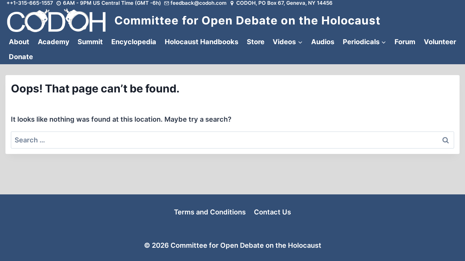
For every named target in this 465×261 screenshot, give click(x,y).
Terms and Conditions (210, 212)
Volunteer (440, 42)
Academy (53, 42)
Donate (21, 57)
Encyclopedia (133, 42)
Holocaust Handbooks (201, 42)
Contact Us (272, 212)
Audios (322, 42)
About (19, 42)
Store (255, 42)
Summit (90, 42)
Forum (405, 42)
